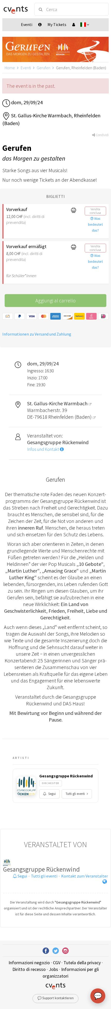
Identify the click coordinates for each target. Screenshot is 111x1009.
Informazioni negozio (29, 963)
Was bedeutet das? (95, 224)
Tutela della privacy (82, 963)
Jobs (53, 969)
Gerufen (43, 67)
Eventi (26, 67)
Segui (52, 794)
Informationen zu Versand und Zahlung (36, 334)
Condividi (102, 135)
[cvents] (15, 9)
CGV (56, 963)
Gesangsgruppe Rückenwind (66, 775)
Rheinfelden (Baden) (70, 417)
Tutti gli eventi (75, 794)
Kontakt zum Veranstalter (84, 876)
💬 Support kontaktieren (55, 998)
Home (10, 67)
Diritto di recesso (29, 969)
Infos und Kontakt (43, 449)
